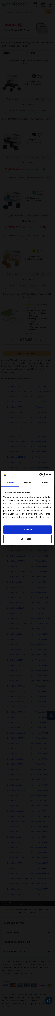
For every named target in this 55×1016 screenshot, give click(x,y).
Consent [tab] (10, 482)
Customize (26, 539)
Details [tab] (27, 482)
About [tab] (45, 482)
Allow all (27, 529)
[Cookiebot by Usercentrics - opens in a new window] (39, 475)
